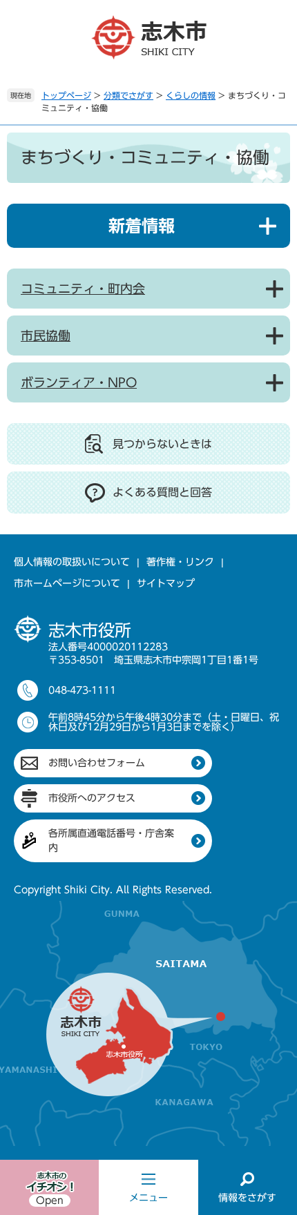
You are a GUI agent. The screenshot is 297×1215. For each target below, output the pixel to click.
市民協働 (45, 335)
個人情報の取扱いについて (72, 562)
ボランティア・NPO (79, 382)
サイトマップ (166, 583)
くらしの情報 (190, 95)
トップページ (66, 95)
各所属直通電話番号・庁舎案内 (111, 840)
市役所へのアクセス (91, 798)
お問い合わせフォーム (96, 763)
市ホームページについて (67, 583)
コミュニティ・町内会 (83, 288)
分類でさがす (128, 95)
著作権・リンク (180, 562)
